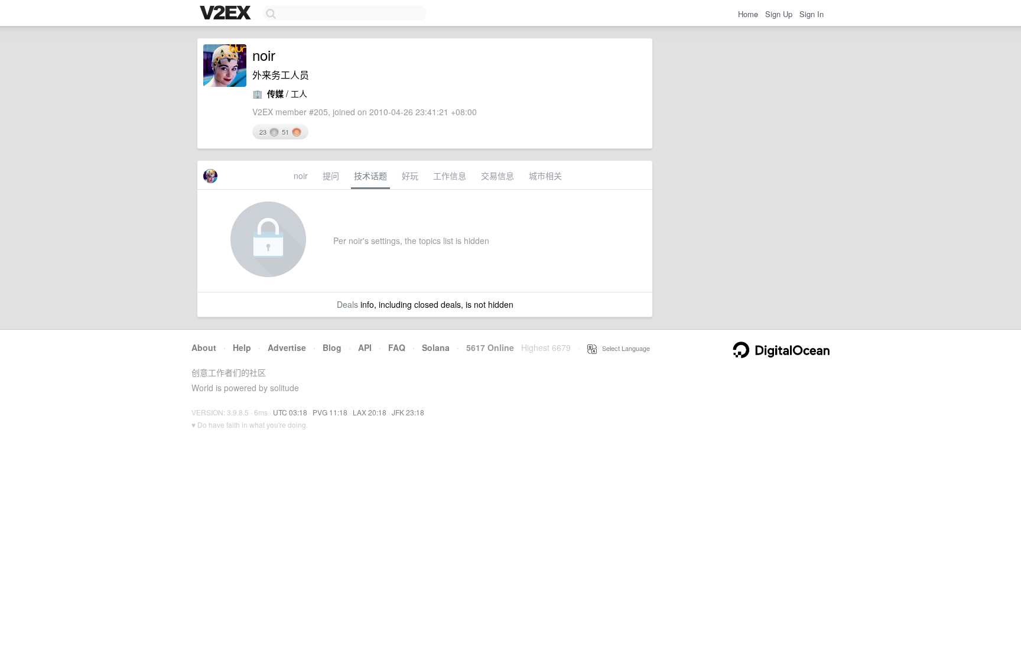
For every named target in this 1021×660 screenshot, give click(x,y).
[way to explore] (226, 14)
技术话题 (370, 175)
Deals (347, 304)
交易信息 (497, 175)
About (203, 347)
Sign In (811, 13)
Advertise (287, 347)
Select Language (623, 348)
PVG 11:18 (330, 412)
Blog (332, 347)
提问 (331, 175)
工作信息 (449, 175)
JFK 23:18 (408, 412)
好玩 (410, 175)
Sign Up (778, 13)
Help (242, 347)
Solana (436, 347)
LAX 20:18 (369, 412)
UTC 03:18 (290, 412)
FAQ (396, 347)
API (365, 347)
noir (301, 175)
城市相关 (545, 175)
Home (748, 13)
